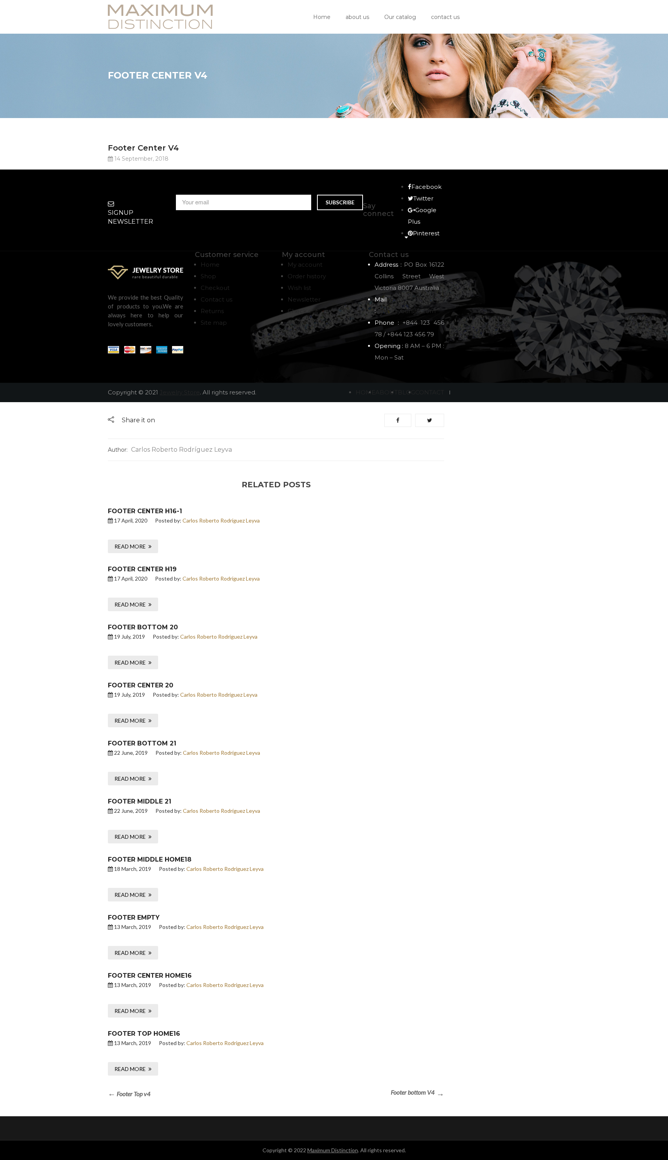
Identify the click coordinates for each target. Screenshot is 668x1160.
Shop (208, 276)
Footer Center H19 (142, 569)
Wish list (299, 287)
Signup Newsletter (130, 217)
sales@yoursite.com (406, 311)
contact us (445, 17)
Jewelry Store (180, 392)
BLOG (406, 392)
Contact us (216, 299)
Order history (307, 276)
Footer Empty (134, 917)
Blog (295, 322)
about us (357, 17)
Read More (130, 546)
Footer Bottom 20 (143, 627)
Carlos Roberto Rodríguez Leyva (181, 449)
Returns (212, 311)
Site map (214, 322)
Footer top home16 (144, 1033)
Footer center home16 (150, 975)
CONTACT (429, 392)
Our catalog (400, 17)
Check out (303, 311)
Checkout (215, 287)
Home (322, 17)
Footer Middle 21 (139, 801)
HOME (365, 392)
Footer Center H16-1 (145, 511)
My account (305, 264)
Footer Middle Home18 (149, 859)
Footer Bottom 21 (142, 743)
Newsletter (304, 299)
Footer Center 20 (140, 685)
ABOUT (386, 392)
